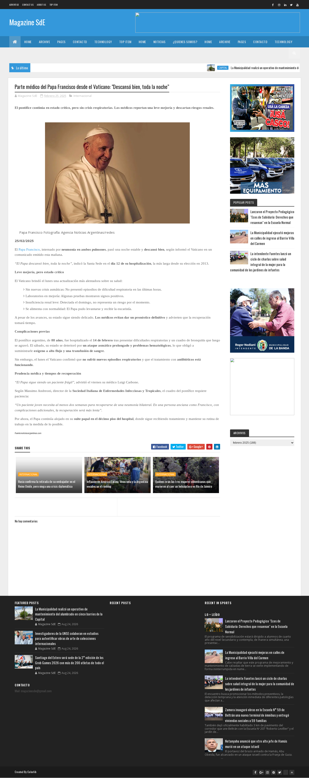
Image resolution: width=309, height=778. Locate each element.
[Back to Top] (291, 772)
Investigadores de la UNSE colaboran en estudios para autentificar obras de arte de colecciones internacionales (66, 638)
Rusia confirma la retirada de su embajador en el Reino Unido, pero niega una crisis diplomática (46, 484)
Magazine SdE (27, 22)
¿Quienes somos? (185, 41)
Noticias (159, 41)
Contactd (80, 41)
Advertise (14, 4)
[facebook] (273, 4)
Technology (103, 41)
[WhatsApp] (285, 772)
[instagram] (279, 4)
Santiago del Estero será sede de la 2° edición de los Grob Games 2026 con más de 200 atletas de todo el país (69, 662)
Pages (61, 41)
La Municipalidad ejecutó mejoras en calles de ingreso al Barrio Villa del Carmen (272, 238)
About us (41, 4)
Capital (209, 67)
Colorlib (31, 772)
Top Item (54, 4)
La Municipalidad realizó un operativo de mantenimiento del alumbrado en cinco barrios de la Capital (68, 614)
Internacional (83, 96)
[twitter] (291, 4)
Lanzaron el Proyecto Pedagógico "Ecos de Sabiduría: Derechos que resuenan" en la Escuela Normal (272, 217)
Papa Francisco (29, 249)
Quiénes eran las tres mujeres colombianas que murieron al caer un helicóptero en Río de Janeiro (183, 484)
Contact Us (27, 4)
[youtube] (297, 4)
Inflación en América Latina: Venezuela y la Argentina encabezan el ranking (117, 484)
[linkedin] (285, 4)
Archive (44, 41)
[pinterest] (273, 772)
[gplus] (261, 772)
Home (28, 41)
